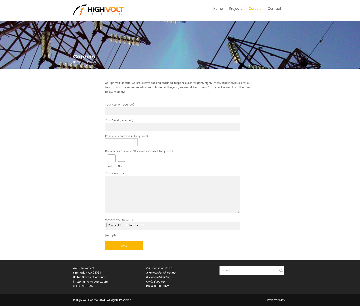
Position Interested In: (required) (126, 136)
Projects (235, 8)
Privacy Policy (276, 300)
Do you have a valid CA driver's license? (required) (139, 158)
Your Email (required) (119, 120)
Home (218, 8)
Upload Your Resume (119, 219)
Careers (255, 8)
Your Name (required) (119, 104)
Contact (274, 8)
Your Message (114, 173)
